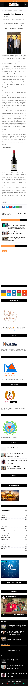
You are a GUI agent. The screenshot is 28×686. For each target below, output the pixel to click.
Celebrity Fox (14, 517)
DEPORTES (14, 521)
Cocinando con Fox (14, 519)
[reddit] (24, 291)
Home (9, 681)
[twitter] (11, 1)
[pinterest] (13, 1)
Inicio (3, 10)
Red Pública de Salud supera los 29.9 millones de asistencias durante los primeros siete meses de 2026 (15, 639)
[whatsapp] (19, 294)
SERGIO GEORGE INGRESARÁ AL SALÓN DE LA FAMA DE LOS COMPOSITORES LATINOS (15, 633)
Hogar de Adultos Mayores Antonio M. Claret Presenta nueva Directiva (16, 232)
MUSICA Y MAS (14, 539)
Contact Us (18, 681)
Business (14, 515)
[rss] (3, 294)
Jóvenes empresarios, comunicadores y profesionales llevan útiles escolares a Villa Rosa (16, 239)
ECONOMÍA (14, 526)
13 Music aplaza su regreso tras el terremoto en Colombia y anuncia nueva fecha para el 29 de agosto (16, 455)
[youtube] (24, 294)
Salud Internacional (14, 546)
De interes (14, 524)
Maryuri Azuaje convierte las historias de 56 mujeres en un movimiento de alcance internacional (17, 462)
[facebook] (17, 1)
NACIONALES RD (14, 542)
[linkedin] (14, 291)
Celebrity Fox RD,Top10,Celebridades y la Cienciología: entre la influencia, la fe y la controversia (16, 468)
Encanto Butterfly (14, 533)
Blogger (24, 683)
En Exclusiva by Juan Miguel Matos (14, 530)
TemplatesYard (13, 683)
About (13, 681)
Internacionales (14, 535)
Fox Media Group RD (7, 19)
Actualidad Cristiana (14, 513)
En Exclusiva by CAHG (12, 447)
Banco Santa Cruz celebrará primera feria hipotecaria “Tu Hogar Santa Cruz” (16, 626)
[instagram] (16, 1)
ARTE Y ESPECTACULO (14, 510)
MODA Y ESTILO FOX (14, 537)
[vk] (14, 294)
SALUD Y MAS (14, 544)
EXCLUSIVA (14, 528)
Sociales (6, 10)
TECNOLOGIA (14, 550)
